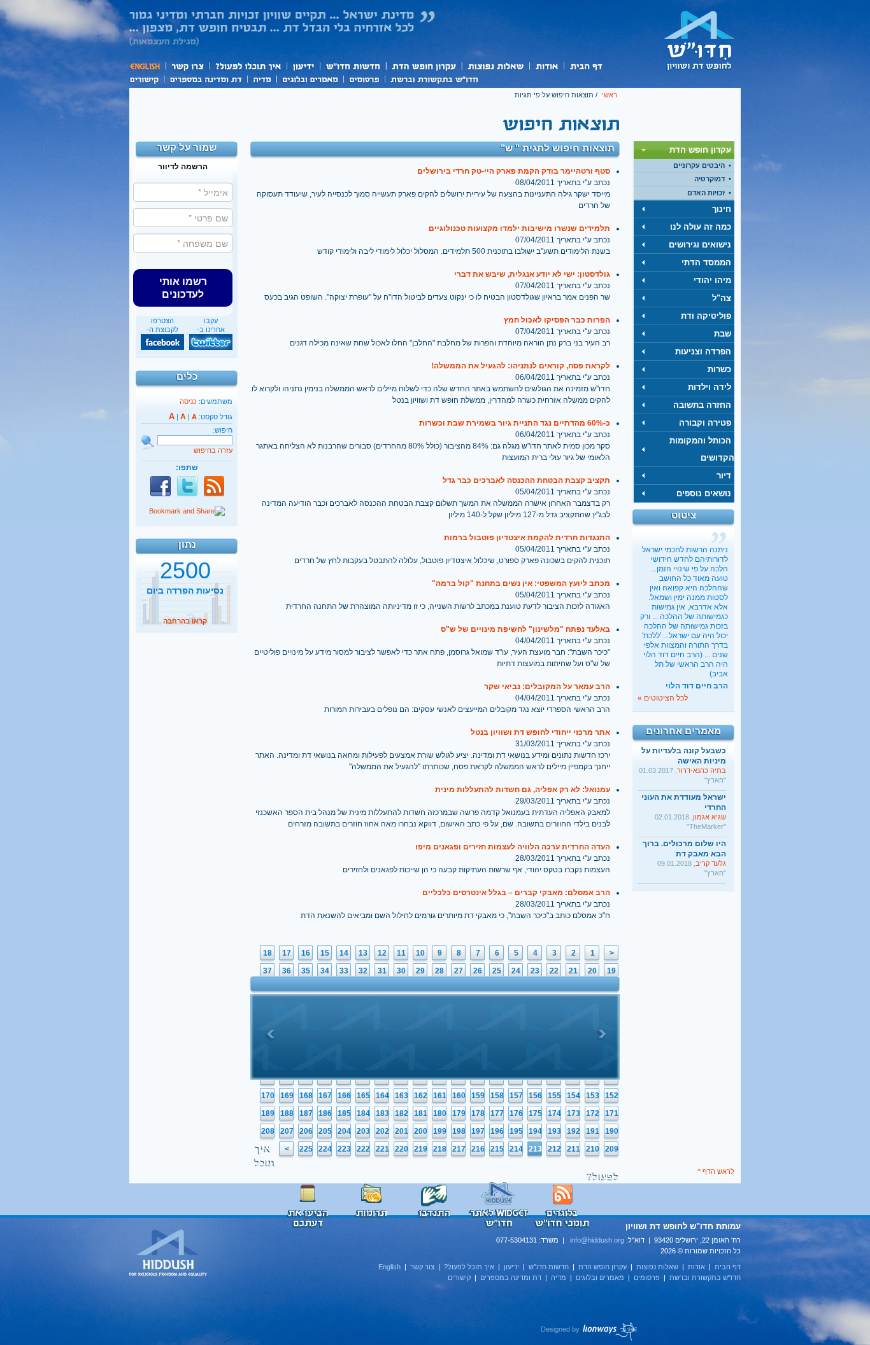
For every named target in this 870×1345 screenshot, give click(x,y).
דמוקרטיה (709, 179)
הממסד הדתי (706, 262)
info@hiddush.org (597, 1240)
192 (573, 1131)
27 (458, 970)
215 (497, 1149)
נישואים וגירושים (700, 244)
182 (401, 1113)
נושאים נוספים (703, 493)
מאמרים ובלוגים (309, 78)
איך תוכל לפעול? (247, 66)
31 (382, 970)
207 (287, 1131)
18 (267, 953)
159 (478, 1095)
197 (478, 1131)
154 (573, 1095)
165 (363, 1095)
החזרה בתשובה (702, 405)
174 (554, 1113)
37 (267, 970)
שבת (722, 333)
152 (611, 1095)
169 (287, 1095)
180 (439, 1113)
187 (306, 1113)
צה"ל (721, 298)
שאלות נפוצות (495, 66)
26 (477, 970)
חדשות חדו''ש (352, 66)
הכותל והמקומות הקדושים (701, 449)
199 (439, 1131)
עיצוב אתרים (589, 1331)
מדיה (261, 78)
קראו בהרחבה (185, 619)
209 (611, 1149)
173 (573, 1113)
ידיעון (302, 66)
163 (401, 1095)
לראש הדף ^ (715, 1171)
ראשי (609, 95)
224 (325, 1149)
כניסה (188, 401)
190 (611, 1131)
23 (535, 970)
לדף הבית (699, 40)
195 (516, 1131)
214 (516, 1149)
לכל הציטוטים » (663, 697)
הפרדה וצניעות (703, 351)
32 (363, 970)
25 (496, 970)
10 (420, 953)
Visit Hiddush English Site (168, 1253)
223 (344, 1149)
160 (459, 1095)
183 (382, 1113)
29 (420, 970)
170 (268, 1095)
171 (611, 1113)
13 (363, 953)
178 (478, 1113)
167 (325, 1095)
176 (516, 1113)
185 (344, 1113)
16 (305, 953)
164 (382, 1095)
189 (268, 1113)
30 (401, 970)
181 (420, 1113)
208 (268, 1131)
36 (286, 970)
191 (592, 1131)
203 (363, 1131)
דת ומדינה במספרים (205, 78)
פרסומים (364, 78)
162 (420, 1095)
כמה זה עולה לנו (700, 227)
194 (535, 1131)
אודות (546, 66)
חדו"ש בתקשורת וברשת (434, 78)
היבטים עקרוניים (699, 165)
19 (611, 970)
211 (573, 1149)
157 (516, 1095)
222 (363, 1149)
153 (592, 1095)
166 (344, 1095)
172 (592, 1113)
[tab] (684, 150)
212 (554, 1149)
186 (325, 1113)
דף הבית (586, 66)
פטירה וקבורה (705, 423)
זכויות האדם (706, 193)
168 (306, 1095)
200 (420, 1131)
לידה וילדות (709, 387)
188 (287, 1113)
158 (497, 1095)
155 (554, 1095)
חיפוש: (222, 430)
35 (305, 970)
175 (535, 1113)
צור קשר (187, 66)
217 (459, 1149)
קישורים (146, 78)
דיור (724, 475)
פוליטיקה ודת (706, 316)
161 (439, 1095)
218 (439, 1149)
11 (401, 953)
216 (478, 1149)
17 (286, 953)
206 (306, 1131)
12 (382, 953)
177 (497, 1113)
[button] (182, 287)
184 (363, 1113)
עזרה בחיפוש (213, 450)
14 (343, 953)
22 (554, 970)
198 (459, 1131)
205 (325, 1131)
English (147, 66)
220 (401, 1149)
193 (554, 1131)
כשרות (719, 369)
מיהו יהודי (712, 280)
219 (420, 1149)
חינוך (721, 209)
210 (592, 1149)
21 (573, 970)
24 (515, 970)
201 (401, 1131)
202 (382, 1131)
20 (592, 970)
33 (343, 970)
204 (344, 1131)
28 (439, 970)
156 (535, 1095)
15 (324, 953)
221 (382, 1149)
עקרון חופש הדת (423, 66)
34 (324, 970)
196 (497, 1131)
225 (306, 1149)
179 (459, 1113)
